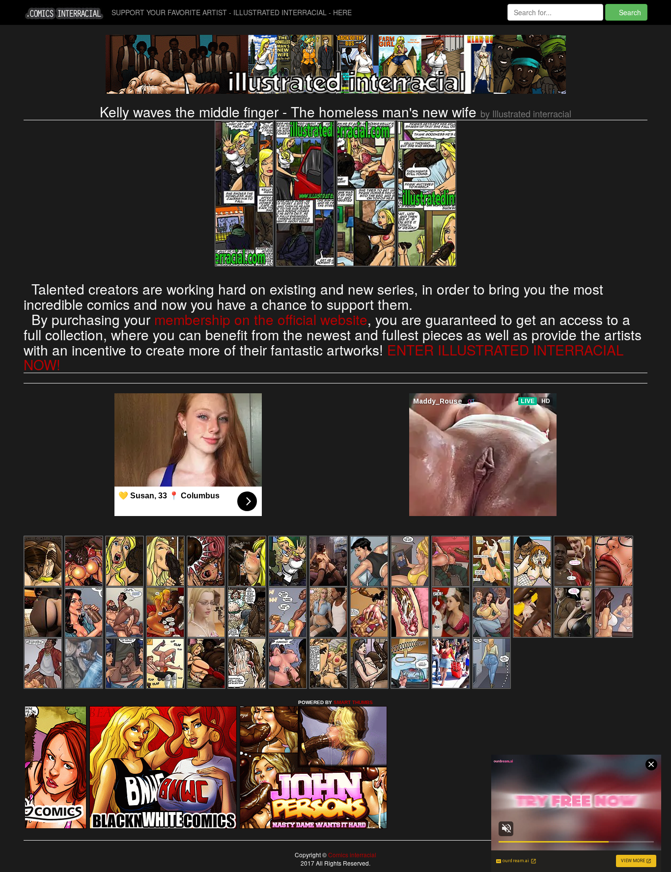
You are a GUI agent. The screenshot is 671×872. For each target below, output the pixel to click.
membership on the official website (260, 319)
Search (629, 12)
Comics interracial (351, 854)
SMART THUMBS (353, 702)
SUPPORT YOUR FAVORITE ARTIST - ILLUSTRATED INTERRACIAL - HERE (232, 12)
